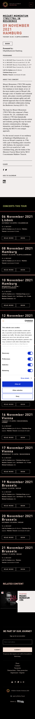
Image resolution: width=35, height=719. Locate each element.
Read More (9, 238)
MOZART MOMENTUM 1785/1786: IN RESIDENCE (15, 18)
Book (23, 238)
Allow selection (17, 390)
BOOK (7, 44)
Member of (13, 701)
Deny (17, 396)
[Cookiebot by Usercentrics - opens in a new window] (25, 321)
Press (17, 663)
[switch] (30, 358)
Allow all (17, 384)
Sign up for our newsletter (17, 636)
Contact (17, 666)
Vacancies (17, 668)
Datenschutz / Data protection (17, 670)
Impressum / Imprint (17, 673)
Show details (25, 378)
